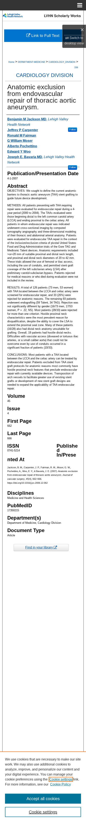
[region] (43, 787)
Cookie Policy (60, 784)
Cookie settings (60, 779)
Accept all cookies (43, 798)
